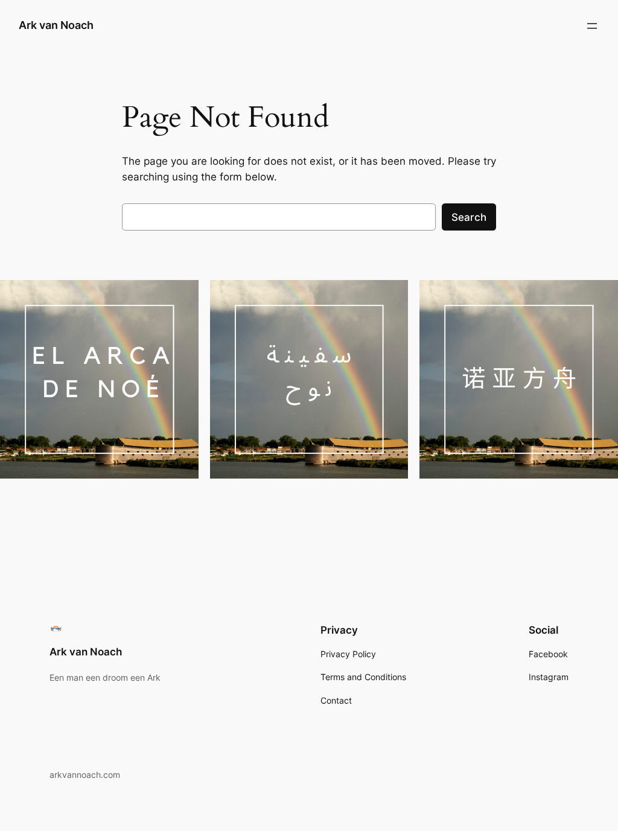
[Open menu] (592, 26)
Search (468, 217)
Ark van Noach (56, 25)
